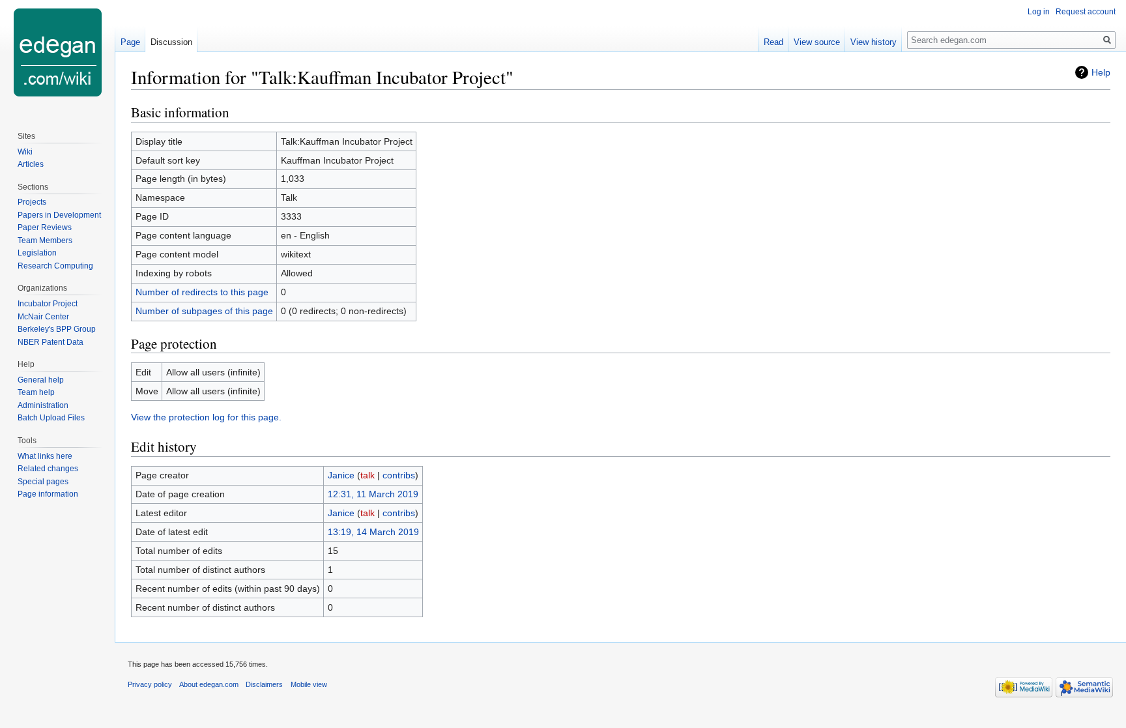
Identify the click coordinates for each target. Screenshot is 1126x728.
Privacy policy (150, 684)
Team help (36, 392)
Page (130, 42)
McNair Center (43, 316)
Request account (1086, 11)
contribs (399, 475)
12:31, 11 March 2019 (373, 494)
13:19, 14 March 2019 (373, 532)
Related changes (48, 468)
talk (367, 475)
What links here (45, 456)
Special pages (43, 481)
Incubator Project (48, 303)
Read (773, 42)
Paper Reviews (45, 227)
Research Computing (55, 265)
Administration (43, 405)
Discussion (171, 42)
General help (41, 380)
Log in (1039, 11)
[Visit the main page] (57, 52)
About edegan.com (208, 684)
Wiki (25, 151)
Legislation (37, 252)
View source (817, 42)
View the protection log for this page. (206, 417)
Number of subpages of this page (204, 311)
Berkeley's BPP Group (57, 329)
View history (873, 42)
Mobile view (309, 684)
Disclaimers (264, 684)
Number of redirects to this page (202, 292)
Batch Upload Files (51, 417)
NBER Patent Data (50, 342)
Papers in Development (59, 215)
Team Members (45, 240)
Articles (31, 164)
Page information (48, 494)
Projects (32, 202)
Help (1100, 72)
